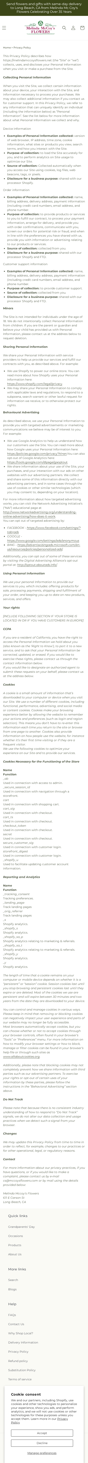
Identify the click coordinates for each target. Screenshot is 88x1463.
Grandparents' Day (21, 1227)
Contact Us (16, 1324)
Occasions (15, 1236)
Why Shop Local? (20, 1333)
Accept (42, 1433)
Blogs (12, 1289)
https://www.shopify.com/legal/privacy (34, 384)
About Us (14, 1254)
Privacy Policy (18, 1351)
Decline (42, 1443)
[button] (64, 27)
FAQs (12, 1315)
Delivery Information (23, 1342)
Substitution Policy (22, 1370)
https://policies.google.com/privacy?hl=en (37, 453)
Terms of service (20, 1379)
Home (7, 47)
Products (14, 1245)
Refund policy (18, 1361)
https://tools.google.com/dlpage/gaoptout (37, 462)
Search (13, 1280)
